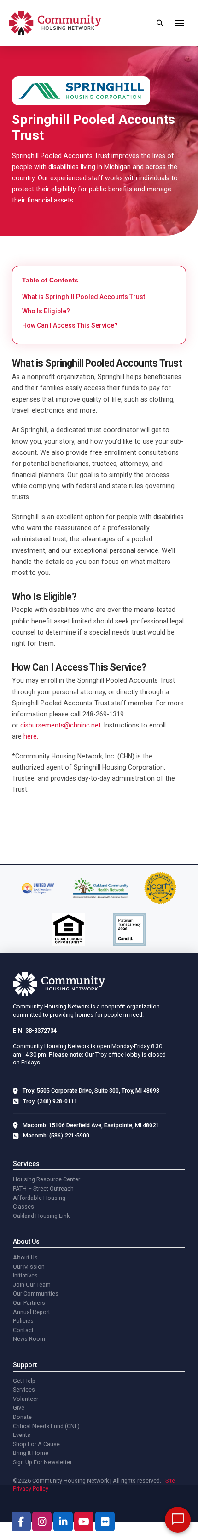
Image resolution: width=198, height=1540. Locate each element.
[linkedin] (63, 1521)
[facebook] (21, 1521)
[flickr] (105, 1521)
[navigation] (179, 23)
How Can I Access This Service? (70, 325)
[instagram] (42, 1521)
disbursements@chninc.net (60, 725)
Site (170, 1480)
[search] (159, 23)
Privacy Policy (30, 1488)
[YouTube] (83, 1521)
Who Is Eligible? (46, 311)
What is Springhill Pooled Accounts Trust (83, 296)
